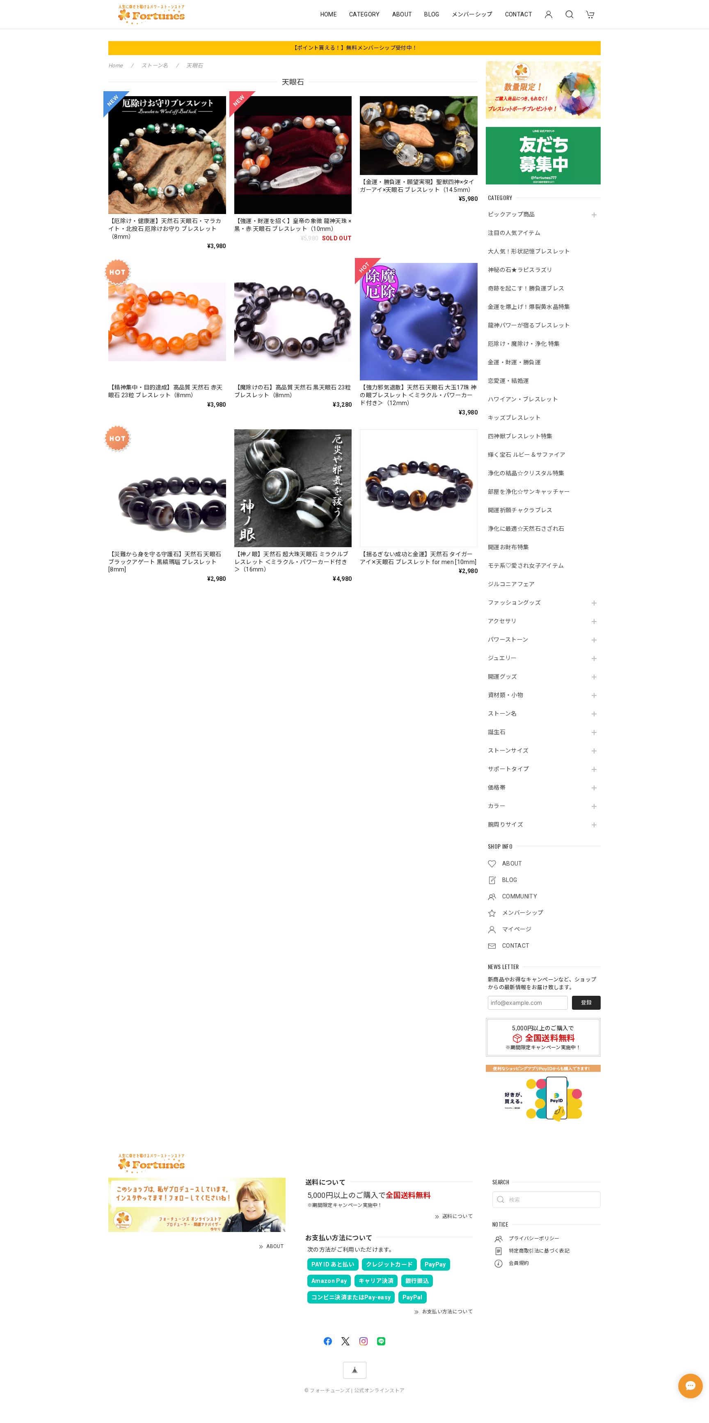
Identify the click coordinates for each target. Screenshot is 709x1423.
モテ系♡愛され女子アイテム (526, 565)
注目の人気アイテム (514, 233)
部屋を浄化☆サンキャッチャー (529, 491)
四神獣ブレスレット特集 (520, 436)
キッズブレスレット (514, 417)
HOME (328, 14)
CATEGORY (364, 14)
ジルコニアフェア (511, 584)
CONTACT (518, 14)
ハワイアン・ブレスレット (523, 399)
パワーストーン (508, 639)
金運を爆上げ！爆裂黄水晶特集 (529, 307)
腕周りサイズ (505, 824)
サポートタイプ (508, 769)
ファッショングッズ (514, 602)
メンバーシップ (472, 14)
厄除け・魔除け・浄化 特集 (524, 344)
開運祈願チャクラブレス (520, 510)
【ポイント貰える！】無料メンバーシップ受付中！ (354, 48)
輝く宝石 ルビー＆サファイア (526, 454)
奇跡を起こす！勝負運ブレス (526, 288)
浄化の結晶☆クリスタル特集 (526, 473)
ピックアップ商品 (511, 214)
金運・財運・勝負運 (514, 362)
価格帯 (496, 787)
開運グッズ (502, 676)
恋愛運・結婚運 (508, 381)
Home (115, 65)
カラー (496, 806)
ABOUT (402, 14)
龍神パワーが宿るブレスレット (529, 325)
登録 (586, 1002)
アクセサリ (502, 621)
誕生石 (496, 732)
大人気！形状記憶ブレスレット (529, 251)
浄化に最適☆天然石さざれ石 (526, 528)
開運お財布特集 (508, 547)
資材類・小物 (505, 695)
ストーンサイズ (508, 750)
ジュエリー (502, 658)
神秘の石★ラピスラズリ (520, 270)
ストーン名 (502, 713)
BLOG (431, 14)
